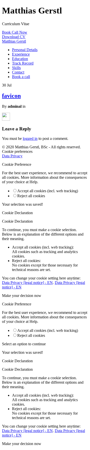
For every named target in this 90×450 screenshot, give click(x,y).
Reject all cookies (31, 196)
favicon (11, 95)
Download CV (14, 37)
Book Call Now (14, 32)
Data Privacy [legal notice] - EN (27, 282)
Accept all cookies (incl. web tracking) (47, 191)
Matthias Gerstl (14, 41)
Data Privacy (12, 156)
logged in (30, 138)
